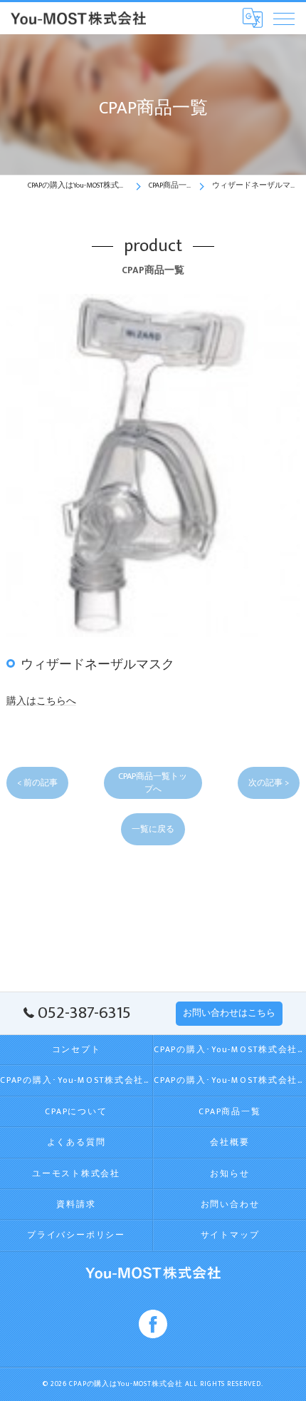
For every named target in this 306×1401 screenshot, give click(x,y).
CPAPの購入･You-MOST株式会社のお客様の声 (230, 1080)
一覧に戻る (153, 829)
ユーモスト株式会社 (76, 1174)
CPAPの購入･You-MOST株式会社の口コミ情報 (230, 1049)
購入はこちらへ (41, 701)
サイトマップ (230, 1235)
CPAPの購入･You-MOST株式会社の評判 (76, 1080)
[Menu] (284, 18)
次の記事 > (268, 782)
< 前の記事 (37, 782)
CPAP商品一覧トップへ (152, 782)
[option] (153, 465)
